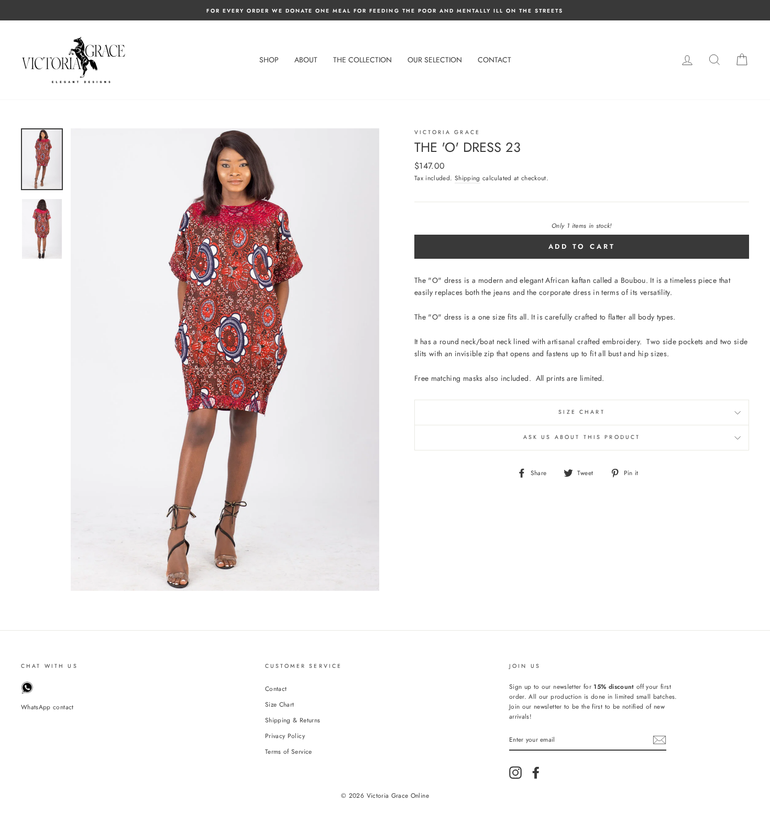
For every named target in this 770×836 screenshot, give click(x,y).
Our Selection (435, 59)
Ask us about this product (582, 437)
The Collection (362, 59)
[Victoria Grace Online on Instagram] (515, 772)
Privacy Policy (285, 735)
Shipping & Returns (292, 720)
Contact (494, 59)
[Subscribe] (659, 739)
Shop (269, 59)
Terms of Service (288, 751)
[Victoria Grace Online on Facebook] (536, 772)
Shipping (467, 177)
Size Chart (581, 412)
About (305, 59)
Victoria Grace (447, 132)
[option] (385, 10)
